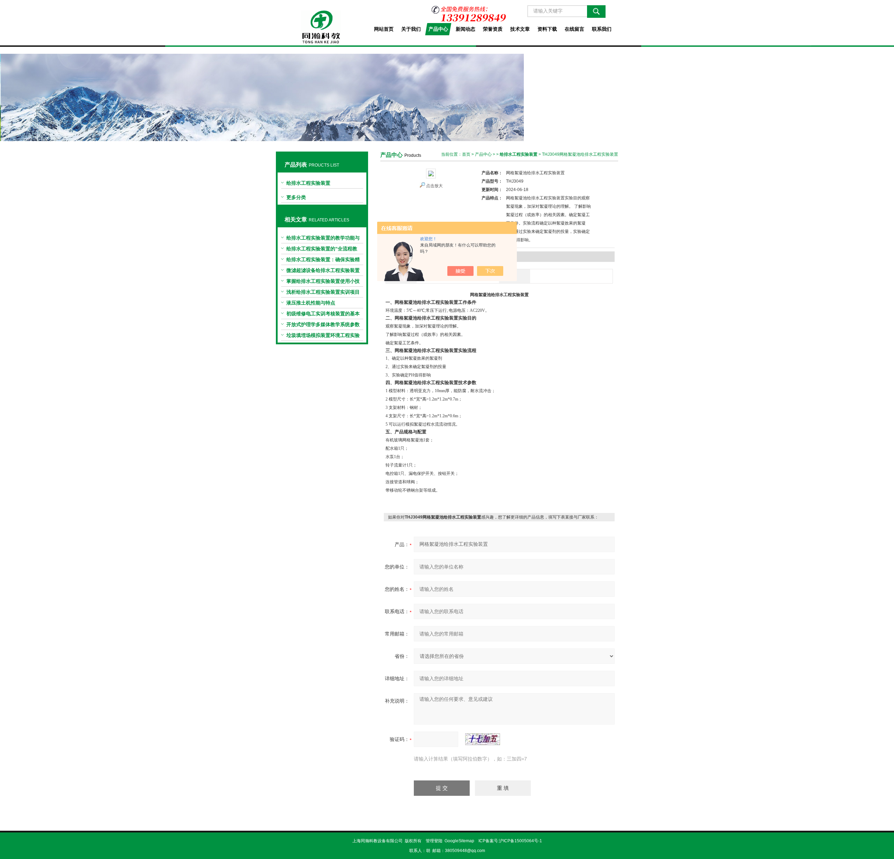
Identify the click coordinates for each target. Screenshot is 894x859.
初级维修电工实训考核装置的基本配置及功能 (323, 315)
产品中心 (438, 29)
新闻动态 (465, 29)
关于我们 (411, 29)
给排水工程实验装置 (308, 183)
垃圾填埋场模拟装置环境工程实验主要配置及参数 (323, 336)
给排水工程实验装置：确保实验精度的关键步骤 (323, 261)
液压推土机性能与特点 (310, 303)
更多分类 (296, 197)
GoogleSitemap (459, 840)
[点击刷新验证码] (482, 739)
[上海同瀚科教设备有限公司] (322, 21)
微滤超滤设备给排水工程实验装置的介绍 (323, 271)
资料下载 (547, 29)
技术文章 (520, 29)
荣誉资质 (493, 29)
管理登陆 (434, 840)
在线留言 (574, 29)
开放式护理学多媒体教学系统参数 (323, 324)
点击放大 (434, 185)
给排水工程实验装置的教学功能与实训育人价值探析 (323, 239)
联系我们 (601, 29)
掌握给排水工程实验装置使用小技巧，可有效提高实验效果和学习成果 (323, 282)
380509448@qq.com (465, 850)
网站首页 (384, 29)
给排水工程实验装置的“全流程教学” (321, 250)
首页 (466, 154)
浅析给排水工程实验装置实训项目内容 (323, 293)
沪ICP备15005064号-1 (520, 840)
